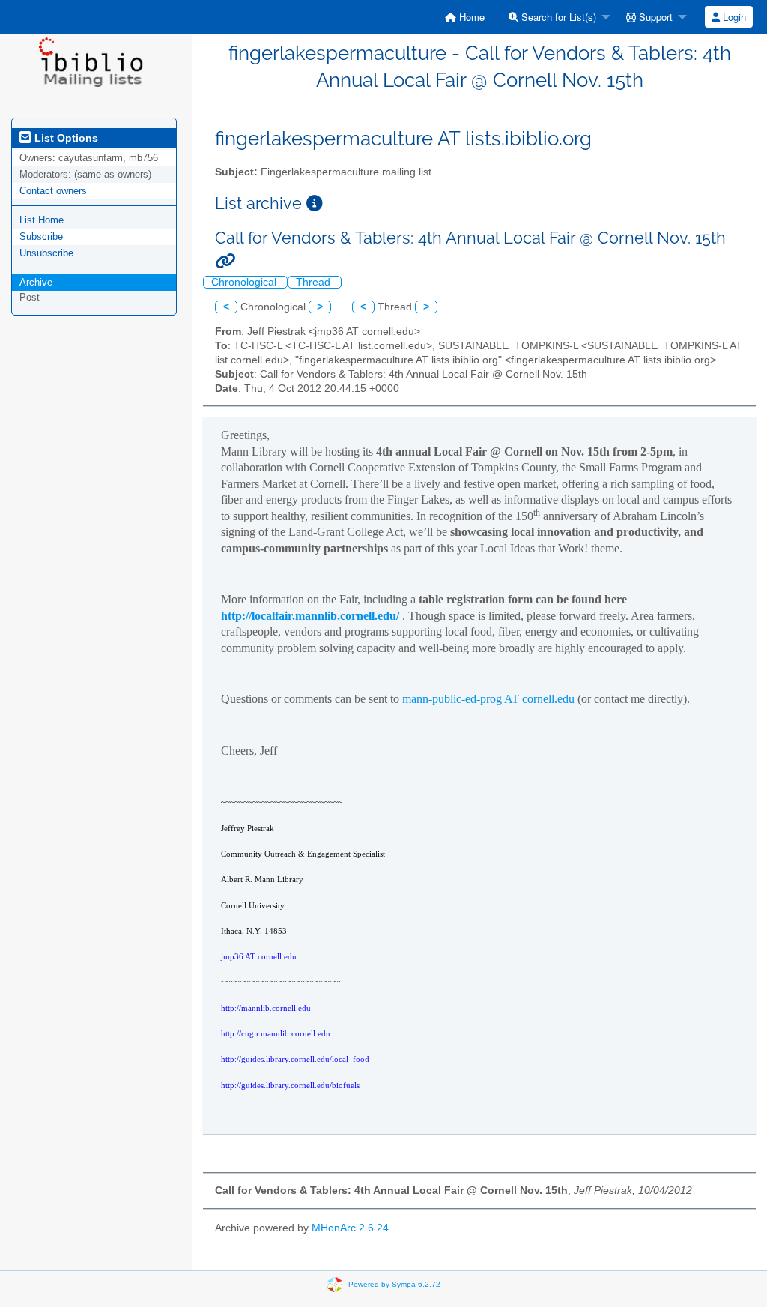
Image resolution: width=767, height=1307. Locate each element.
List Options (64, 138)
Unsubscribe (46, 253)
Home (470, 17)
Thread (314, 282)
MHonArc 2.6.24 (350, 1228)
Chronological (245, 282)
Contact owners (53, 190)
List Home (41, 220)
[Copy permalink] (225, 261)
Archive (35, 282)
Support (654, 17)
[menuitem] (465, 17)
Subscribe (41, 236)
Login (733, 17)
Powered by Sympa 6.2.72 (394, 1284)
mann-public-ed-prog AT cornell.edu (488, 698)
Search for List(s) (557, 17)
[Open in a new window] (314, 203)
